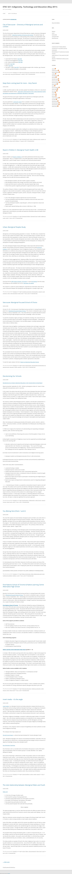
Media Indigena (62, 46)
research (42, 139)
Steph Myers (54, 106)
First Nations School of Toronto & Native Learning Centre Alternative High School (23, 586)
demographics (35, 291)
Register (53, 31)
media (34, 774)
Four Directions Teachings (9, 745)
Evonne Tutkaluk (55, 82)
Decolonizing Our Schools (12, 376)
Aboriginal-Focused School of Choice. (17, 311)
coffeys (53, 74)
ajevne (53, 68)
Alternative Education (26, 688)
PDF (21, 59)
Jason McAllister (55, 87)
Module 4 (15, 72)
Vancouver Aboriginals (15, 74)
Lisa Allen (54, 99)
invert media (6, 706)
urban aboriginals (14, 293)
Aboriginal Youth (25, 139)
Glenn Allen (54, 84)
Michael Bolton (55, 51)
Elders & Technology (26, 574)
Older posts (6, 862)
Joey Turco (54, 91)
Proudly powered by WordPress (9, 867)
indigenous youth (36, 139)
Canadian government (27, 291)
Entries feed (54, 34)
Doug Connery (55, 80)
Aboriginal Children (26, 216)
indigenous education (36, 688)
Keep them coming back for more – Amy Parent (20, 83)
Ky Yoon (53, 94)
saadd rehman (55, 55)
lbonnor (53, 96)
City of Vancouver (26, 72)
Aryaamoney (54, 48)
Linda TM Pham (55, 97)
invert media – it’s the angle (13, 699)
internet (37, 72)
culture (31, 774)
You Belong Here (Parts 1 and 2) (14, 511)
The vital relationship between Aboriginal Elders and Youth (24, 785)
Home (4, 13)
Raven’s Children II (17, 156)
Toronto (4, 502)
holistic (31, 139)
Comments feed (55, 36)
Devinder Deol (13, 19)
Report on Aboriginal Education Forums (29, 362)
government (32, 72)
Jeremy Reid (54, 89)
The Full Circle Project (8, 735)
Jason (53, 85)
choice (23, 365)
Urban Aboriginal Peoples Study (14, 227)
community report (17, 102)
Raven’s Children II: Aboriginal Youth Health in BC (20, 150)
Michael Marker (55, 103)
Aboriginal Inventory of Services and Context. (22, 35)
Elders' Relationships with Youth (37, 574)
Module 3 (15, 500)
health (39, 216)
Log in (53, 33)
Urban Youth (7, 74)
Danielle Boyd (55, 75)
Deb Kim (53, 58)
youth (7, 218)
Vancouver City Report (28, 283)
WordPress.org (55, 38)
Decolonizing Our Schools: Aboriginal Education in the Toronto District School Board (22, 383)
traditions (14, 575)
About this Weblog (12, 13)
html (19, 59)
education (12, 367)
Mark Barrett (54, 101)
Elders (27, 851)
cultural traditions (26, 774)
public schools (38, 500)
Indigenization (32, 500)
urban (8, 293)
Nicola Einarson (55, 104)
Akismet (9, 873)
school (7, 690)
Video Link (5, 791)
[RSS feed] (55, 68)
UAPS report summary (16, 281)
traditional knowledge (7, 575)
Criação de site (55, 46)
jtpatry (53, 92)
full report (24, 281)
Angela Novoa (55, 70)
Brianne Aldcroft (55, 72)
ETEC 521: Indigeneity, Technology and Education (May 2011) (30, 7)
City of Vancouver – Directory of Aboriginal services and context (23, 25)
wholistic (17, 141)
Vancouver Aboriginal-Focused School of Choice (20, 302)
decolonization (28, 365)
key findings (34, 281)
